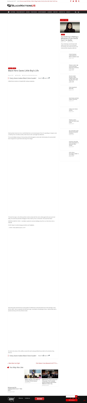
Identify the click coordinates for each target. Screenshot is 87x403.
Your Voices (34, 12)
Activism (13, 12)
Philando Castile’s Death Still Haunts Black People (74, 121)
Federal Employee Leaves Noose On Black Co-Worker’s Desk (74, 55)
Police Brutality (21, 12)
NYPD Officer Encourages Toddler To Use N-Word (74, 154)
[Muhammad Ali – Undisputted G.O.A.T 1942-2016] (15, 370)
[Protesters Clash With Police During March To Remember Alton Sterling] (64, 141)
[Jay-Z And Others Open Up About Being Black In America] (64, 130)
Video (14, 68)
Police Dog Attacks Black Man (73, 88)
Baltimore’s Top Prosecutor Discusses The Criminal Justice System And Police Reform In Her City (49, 381)
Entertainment (42, 12)
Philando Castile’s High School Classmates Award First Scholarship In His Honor (74, 67)
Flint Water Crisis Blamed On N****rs (47, 363)
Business (50, 12)
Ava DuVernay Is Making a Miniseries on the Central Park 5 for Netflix (69, 38)
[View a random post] (78, 12)
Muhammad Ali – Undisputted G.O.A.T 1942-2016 (15, 389)
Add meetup (72, 400)
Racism (27, 12)
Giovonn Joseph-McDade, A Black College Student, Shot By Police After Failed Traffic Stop (38, 1)
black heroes (25, 75)
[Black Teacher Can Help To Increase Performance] (32, 370)
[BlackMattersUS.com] (8, 12)
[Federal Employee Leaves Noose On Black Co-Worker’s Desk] (64, 53)
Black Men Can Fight (13, 363)
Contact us (62, 12)
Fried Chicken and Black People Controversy (74, 99)
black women (34, 75)
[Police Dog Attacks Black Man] (64, 86)
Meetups (55, 12)
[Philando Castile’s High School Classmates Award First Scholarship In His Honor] (64, 64)
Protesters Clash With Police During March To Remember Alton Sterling (74, 143)
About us (21, 398)
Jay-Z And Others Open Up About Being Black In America (73, 132)
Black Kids (30, 75)
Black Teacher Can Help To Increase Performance (32, 380)
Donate (68, 12)
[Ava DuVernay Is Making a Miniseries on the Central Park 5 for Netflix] (70, 23)
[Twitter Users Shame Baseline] (64, 108)
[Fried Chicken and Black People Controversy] (64, 97)
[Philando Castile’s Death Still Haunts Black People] (64, 119)
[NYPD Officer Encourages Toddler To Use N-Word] (64, 151)
